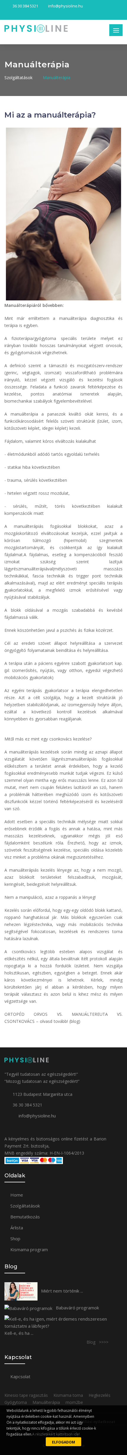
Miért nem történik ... (61, 1291)
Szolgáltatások (18, 77)
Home (16, 1195)
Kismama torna (68, 1395)
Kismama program (29, 1249)
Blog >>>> (97, 1342)
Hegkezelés (100, 1395)
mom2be (74, 1402)
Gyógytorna (16, 1402)
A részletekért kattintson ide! (56, 1434)
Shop (15, 1238)
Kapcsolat (20, 1376)
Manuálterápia (56, 77)
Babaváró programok (77, 1308)
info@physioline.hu (37, 1116)
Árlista (16, 1228)
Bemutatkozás (25, 1217)
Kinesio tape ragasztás (26, 1395)
